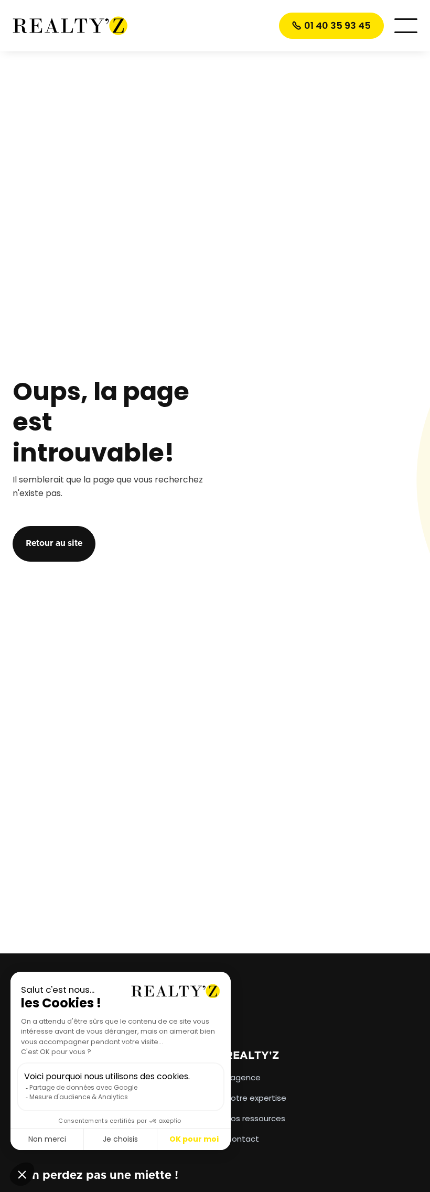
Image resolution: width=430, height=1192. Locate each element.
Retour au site (54, 543)
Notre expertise (255, 1098)
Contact (242, 1139)
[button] (405, 25)
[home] (70, 25)
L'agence (243, 1077)
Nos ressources (255, 1118)
